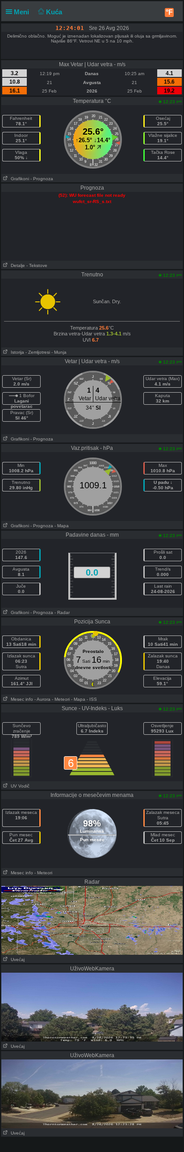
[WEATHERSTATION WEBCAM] (92, 920)
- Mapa (61, 525)
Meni (22, 12)
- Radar (62, 612)
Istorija (16, 352)
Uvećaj (16, 959)
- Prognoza (41, 178)
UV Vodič (18, 786)
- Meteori (61, 699)
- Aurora (42, 699)
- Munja (59, 352)
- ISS (92, 699)
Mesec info (20, 699)
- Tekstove (36, 265)
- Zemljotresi (37, 352)
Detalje (16, 265)
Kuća (55, 12)
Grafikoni (18, 178)
